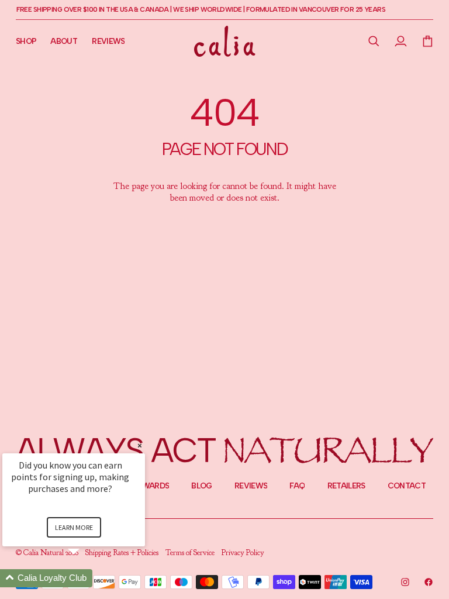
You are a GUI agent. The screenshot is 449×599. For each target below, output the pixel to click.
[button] (374, 41)
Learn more (74, 527)
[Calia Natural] (224, 41)
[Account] (401, 41)
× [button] (139, 445)
